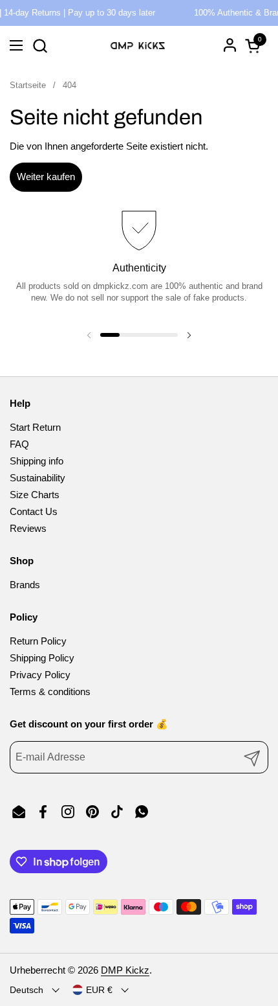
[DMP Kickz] (137, 45)
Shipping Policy (42, 657)
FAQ (19, 444)
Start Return (35, 427)
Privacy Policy (40, 674)
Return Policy (38, 640)
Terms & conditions (50, 691)
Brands (25, 584)
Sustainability (37, 477)
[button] (40, 46)
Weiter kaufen (46, 176)
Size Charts (34, 494)
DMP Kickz (125, 970)
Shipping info (36, 460)
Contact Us (34, 511)
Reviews (28, 528)
